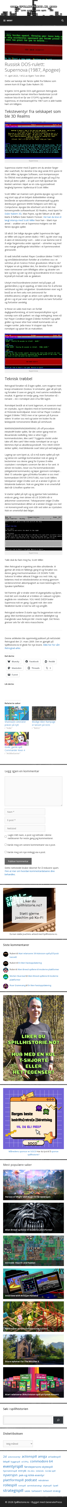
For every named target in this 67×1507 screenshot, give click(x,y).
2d (5, 1456)
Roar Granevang (17, 985)
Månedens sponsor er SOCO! (22, 1151)
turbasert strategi (51, 1490)
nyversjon (10, 1475)
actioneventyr (14, 1457)
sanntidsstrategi (34, 1485)
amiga (42, 1456)
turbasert (36, 1490)
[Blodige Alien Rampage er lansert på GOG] (44, 713)
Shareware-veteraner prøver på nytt (15, 723)
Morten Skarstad (18, 976)
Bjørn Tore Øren (36, 75)
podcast (31, 1480)
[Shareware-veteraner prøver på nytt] (17, 713)
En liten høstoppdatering (30, 962)
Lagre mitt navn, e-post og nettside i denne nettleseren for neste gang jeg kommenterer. (30, 836)
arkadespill (54, 1456)
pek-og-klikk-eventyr (31, 1475)
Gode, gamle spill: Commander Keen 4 (15, 749)
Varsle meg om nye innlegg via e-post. (26, 852)
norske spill (50, 1471)
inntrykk (22, 1470)
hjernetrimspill (10, 1470)
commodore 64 (41, 1461)
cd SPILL (25, 1461)
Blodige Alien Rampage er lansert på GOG (43, 723)
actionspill (29, 1456)
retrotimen (43, 1480)
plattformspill (13, 1480)
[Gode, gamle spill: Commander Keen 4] (17, 739)
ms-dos (31, 1470)
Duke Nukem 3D (13, 213)
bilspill (6, 1461)
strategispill (13, 1490)
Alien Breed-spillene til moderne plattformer (38, 969)
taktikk (27, 1491)
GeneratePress (53, 1502)
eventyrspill (13, 1466)
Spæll (55, 1485)
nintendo (40, 1471)
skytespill (47, 1485)
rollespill (10, 1485)
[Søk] (58, 1419)
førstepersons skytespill (38, 1467)
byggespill (15, 1461)
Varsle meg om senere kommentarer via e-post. (31, 844)
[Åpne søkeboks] (62, 20)
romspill (22, 1485)
